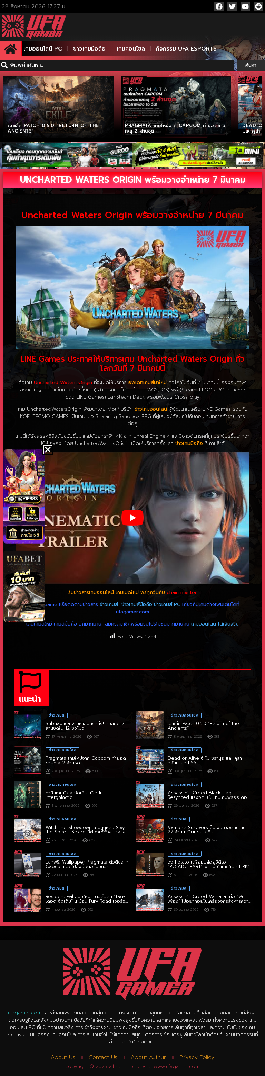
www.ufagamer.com (177, 1066)
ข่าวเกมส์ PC (167, 604)
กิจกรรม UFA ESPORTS (186, 49)
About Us (63, 1057)
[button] (48, 450)
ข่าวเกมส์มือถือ (136, 604)
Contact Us (103, 1057)
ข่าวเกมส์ (109, 604)
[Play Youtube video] (132, 518)
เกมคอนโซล (131, 49)
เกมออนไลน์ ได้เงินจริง (215, 624)
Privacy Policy (196, 1057)
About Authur (148, 1057)
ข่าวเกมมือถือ (89, 49)
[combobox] (117, 65)
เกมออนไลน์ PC (42, 49)
